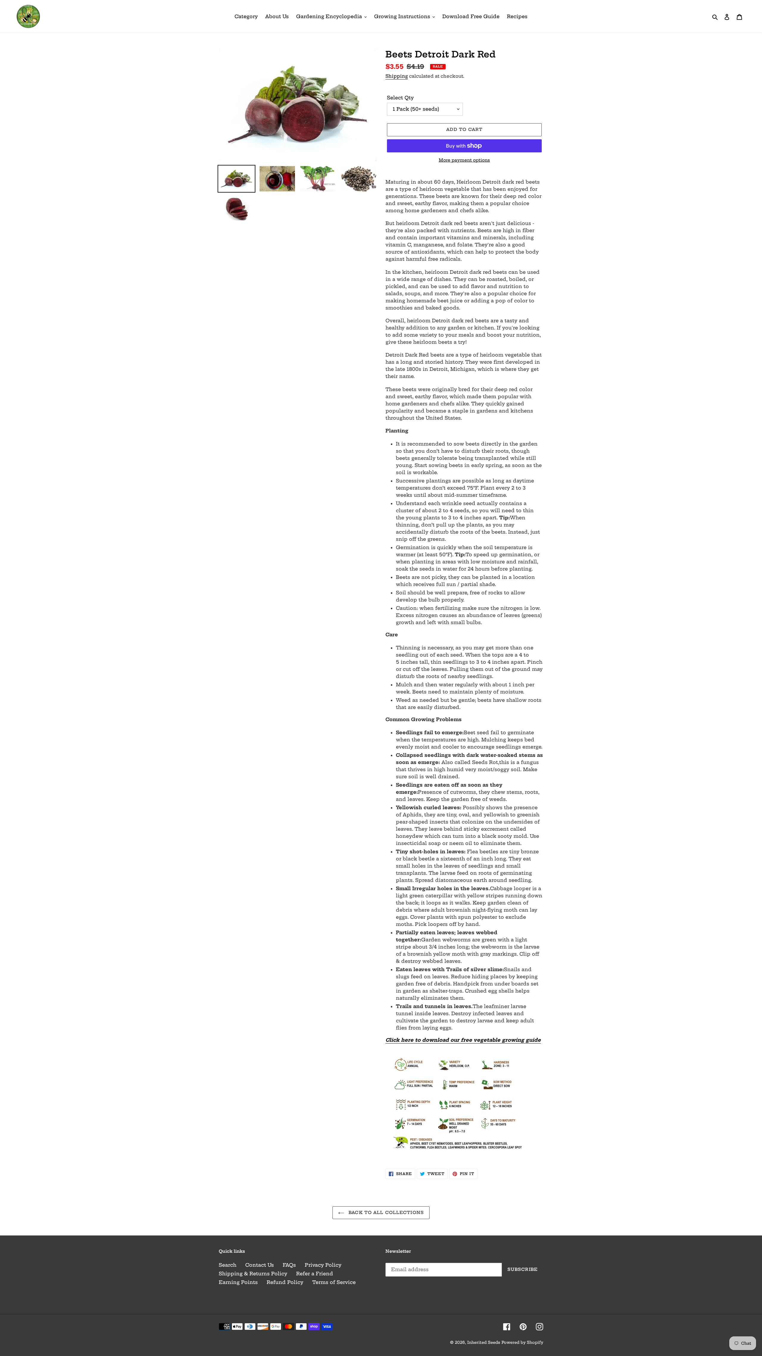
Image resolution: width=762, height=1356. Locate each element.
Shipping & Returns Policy (253, 1274)
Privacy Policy (323, 1265)
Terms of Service (334, 1282)
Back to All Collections (385, 1212)
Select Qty (400, 98)
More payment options (464, 160)
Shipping (396, 76)
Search (227, 1265)
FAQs (289, 1265)
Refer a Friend (314, 1274)
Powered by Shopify (522, 1342)
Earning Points (238, 1282)
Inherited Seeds (483, 1342)
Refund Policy (285, 1282)
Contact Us (259, 1265)
